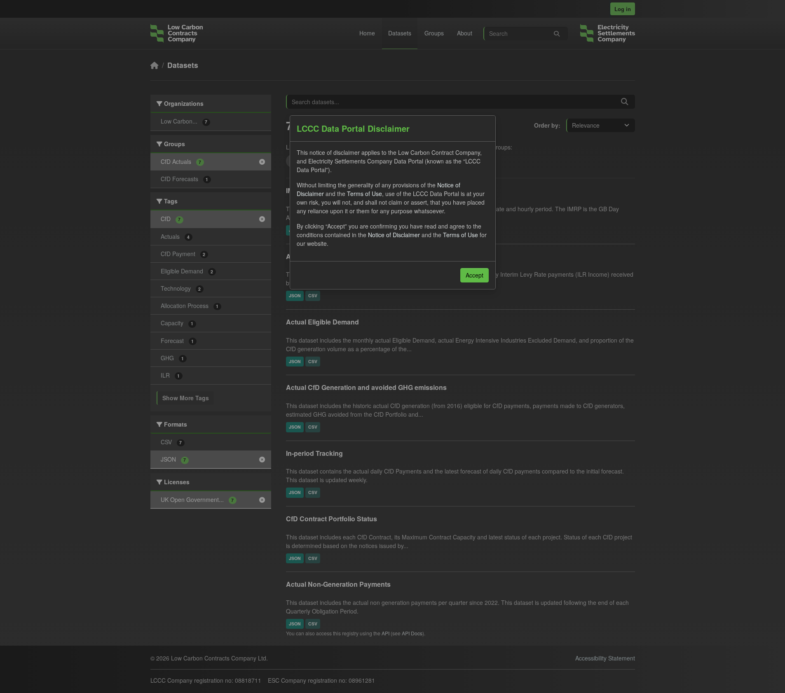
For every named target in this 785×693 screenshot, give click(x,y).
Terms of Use (364, 193)
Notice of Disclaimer (394, 235)
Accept (474, 275)
